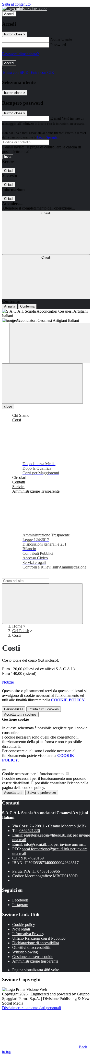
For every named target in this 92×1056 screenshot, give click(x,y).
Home (17, 626)
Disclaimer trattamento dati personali (31, 1008)
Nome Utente (61, 39)
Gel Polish (20, 631)
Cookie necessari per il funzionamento (33, 774)
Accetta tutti (20, 714)
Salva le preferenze (41, 793)
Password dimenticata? (20, 54)
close (8, 406)
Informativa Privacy (28, 934)
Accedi (9, 14)
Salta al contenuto (16, 4)
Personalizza (13, 709)
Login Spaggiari (48, 137)
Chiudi (8, 171)
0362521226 (29, 830)
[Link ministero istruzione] (24, 9)
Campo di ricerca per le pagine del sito (33, 576)
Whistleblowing (25, 952)
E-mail (55, 118)
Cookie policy (23, 924)
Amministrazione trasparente (35, 961)
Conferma (27, 306)
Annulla (9, 306)
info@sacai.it (55, 844)
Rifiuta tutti (43, 709)
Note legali (21, 929)
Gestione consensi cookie (32, 956)
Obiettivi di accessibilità (31, 947)
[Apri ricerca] (49, 343)
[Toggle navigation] (42, 383)
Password (58, 45)
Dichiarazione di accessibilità (35, 943)
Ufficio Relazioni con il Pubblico (38, 938)
